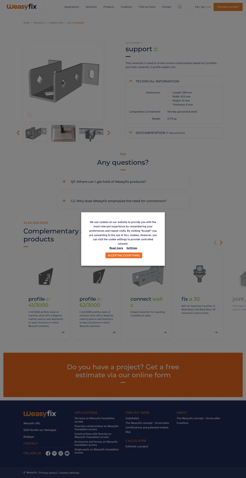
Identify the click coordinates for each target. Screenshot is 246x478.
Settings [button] (131, 247)
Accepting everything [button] (124, 255)
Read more (116, 247)
